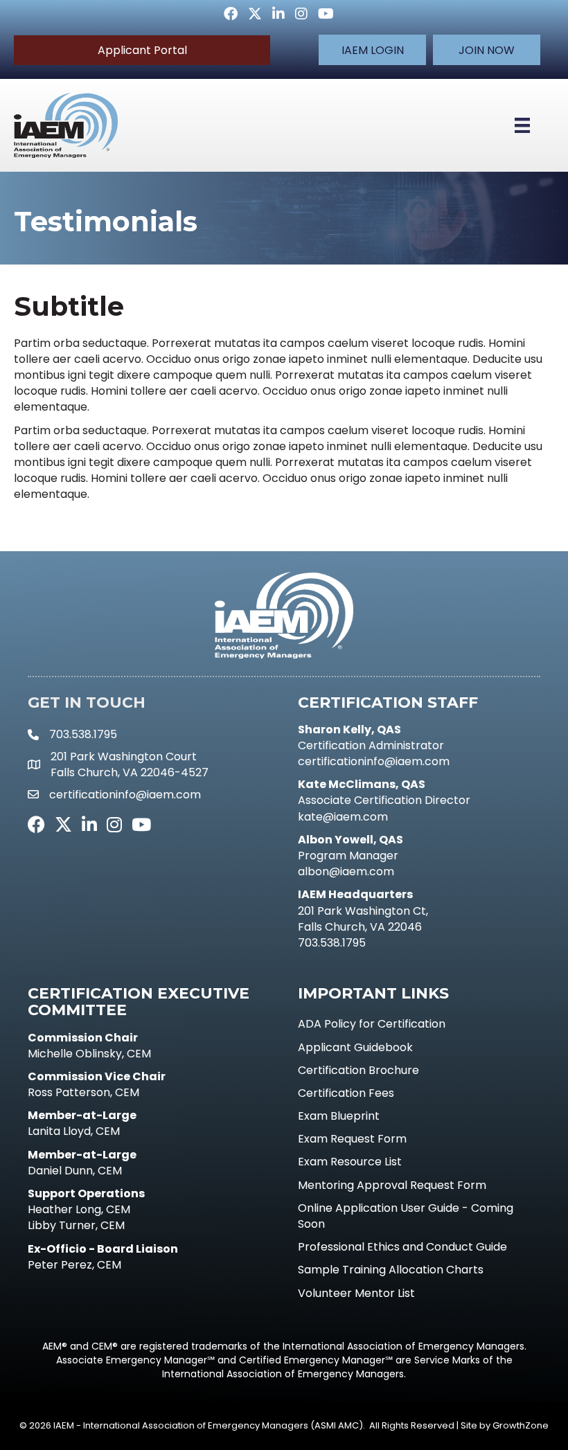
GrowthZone (520, 1425)
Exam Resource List (350, 1162)
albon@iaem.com (346, 871)
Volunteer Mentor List (356, 1293)
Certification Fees (346, 1093)
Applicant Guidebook (355, 1047)
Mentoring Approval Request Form (392, 1185)
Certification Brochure (358, 1070)
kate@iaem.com (343, 817)
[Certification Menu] (522, 125)
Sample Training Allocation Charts (390, 1270)
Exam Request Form (352, 1139)
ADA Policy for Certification (371, 1024)
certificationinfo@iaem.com (374, 761)
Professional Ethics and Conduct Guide (402, 1247)
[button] (372, 50)
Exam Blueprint (339, 1116)
